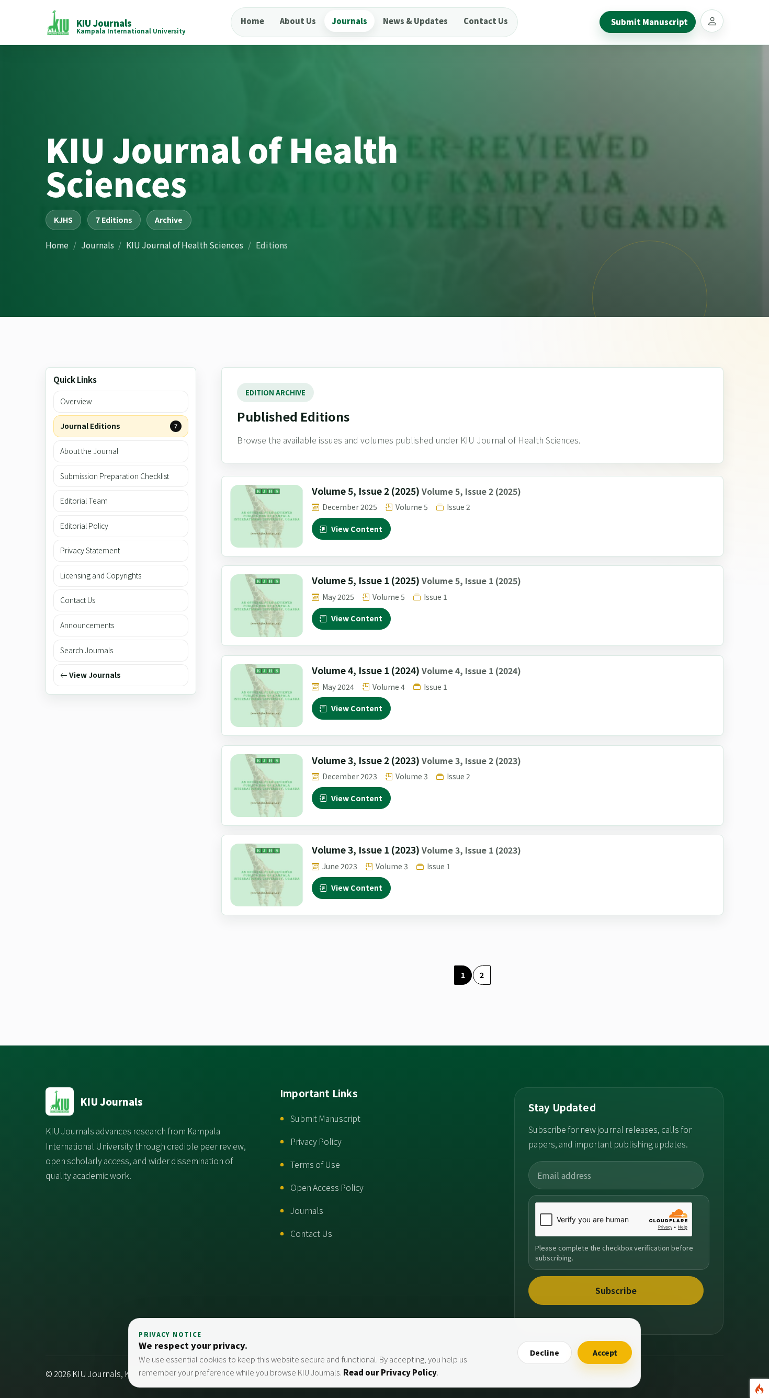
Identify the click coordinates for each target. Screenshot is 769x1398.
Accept (605, 1352)
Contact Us (485, 20)
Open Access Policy (327, 1187)
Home (252, 20)
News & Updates (415, 20)
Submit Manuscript (325, 1118)
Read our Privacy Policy (390, 1372)
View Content (357, 529)
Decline (544, 1352)
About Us (298, 20)
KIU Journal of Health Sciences (184, 245)
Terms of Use (315, 1164)
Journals (349, 20)
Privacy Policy (316, 1141)
